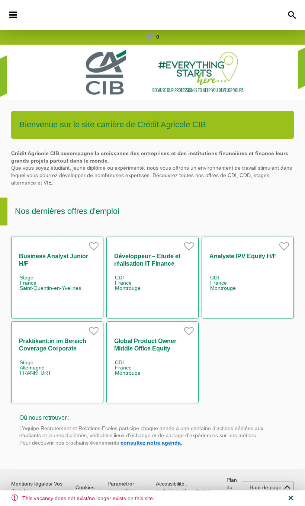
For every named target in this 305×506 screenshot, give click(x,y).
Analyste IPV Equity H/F (242, 256)
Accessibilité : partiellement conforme (183, 487)
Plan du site (232, 487)
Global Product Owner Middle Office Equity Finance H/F (145, 348)
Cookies (85, 487)
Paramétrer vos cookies (121, 487)
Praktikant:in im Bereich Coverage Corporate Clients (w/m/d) (52, 348)
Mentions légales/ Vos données (36, 487)
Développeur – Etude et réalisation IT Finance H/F (147, 263)
